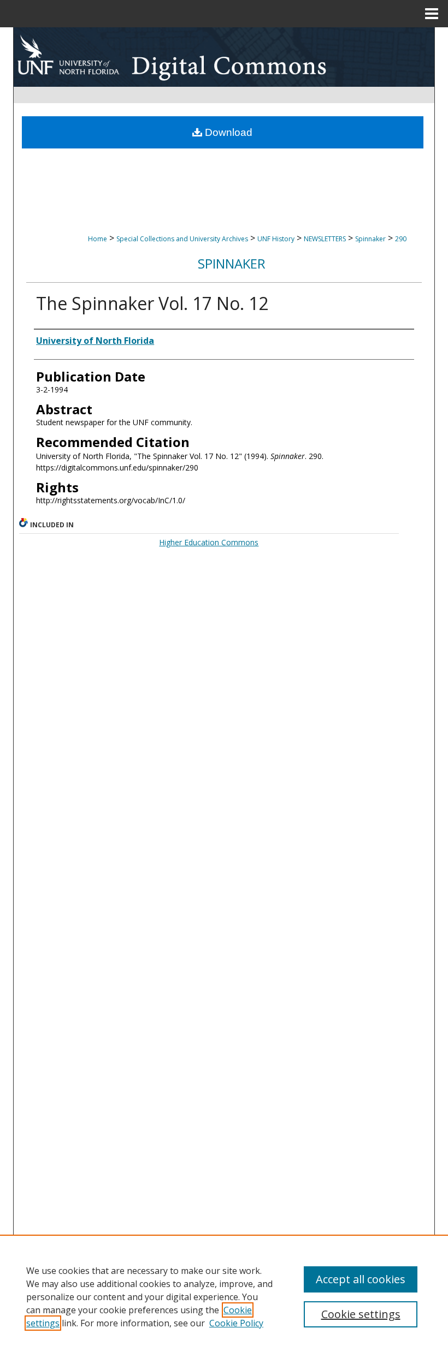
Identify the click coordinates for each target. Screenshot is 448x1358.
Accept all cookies (360, 1279)
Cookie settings (360, 1314)
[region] (224, 1296)
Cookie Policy (236, 1323)
